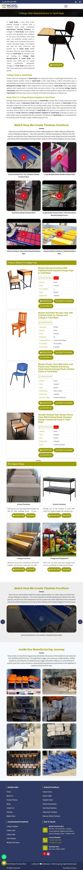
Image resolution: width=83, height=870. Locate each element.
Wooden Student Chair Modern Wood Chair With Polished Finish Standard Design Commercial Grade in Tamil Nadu (55, 418)
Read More (31, 515)
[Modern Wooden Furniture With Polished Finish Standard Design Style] (56, 278)
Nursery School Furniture (51, 816)
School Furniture (23, 504)
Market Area (11, 816)
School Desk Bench (49, 804)
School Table (47, 796)
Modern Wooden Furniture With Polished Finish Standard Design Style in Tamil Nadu (55, 270)
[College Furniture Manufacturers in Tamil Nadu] (23, 539)
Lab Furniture (11, 838)
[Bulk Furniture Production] (59, 709)
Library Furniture (12, 826)
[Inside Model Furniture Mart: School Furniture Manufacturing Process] (59, 195)
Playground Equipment (59, 558)
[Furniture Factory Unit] (24, 681)
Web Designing (57, 864)
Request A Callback (65, 301)
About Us (10, 796)
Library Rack (11, 834)
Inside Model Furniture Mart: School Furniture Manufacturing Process (59, 214)
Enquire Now (57, 65)
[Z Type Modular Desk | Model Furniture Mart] (59, 157)
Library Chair (11, 830)
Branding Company (69, 868)
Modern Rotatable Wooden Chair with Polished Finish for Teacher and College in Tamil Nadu (55, 315)
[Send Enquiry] (4, 862)
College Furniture (23, 558)
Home (9, 792)
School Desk (47, 792)
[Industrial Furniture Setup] (24, 736)
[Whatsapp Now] (4, 856)
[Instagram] (80, 2)
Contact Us (10, 808)
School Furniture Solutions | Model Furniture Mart (59, 252)
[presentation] (3, 621)
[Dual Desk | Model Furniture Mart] (23, 195)
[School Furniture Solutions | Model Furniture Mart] (59, 234)
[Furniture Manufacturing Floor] (24, 709)
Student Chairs (48, 800)
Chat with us (47, 306)
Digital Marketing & (69, 864)
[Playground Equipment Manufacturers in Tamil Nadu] (59, 539)
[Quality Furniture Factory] (59, 763)
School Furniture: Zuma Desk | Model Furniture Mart (23, 252)
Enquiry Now (47, 301)
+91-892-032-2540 (55, 843)
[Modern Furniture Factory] (59, 681)
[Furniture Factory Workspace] (59, 736)
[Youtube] (76, 2)
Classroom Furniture (50, 812)
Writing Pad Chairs (13, 843)
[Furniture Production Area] (24, 763)
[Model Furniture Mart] (9, 6)
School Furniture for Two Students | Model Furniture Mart (23, 175)
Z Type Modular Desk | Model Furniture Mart (59, 174)
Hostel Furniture (59, 504)
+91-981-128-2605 (10, 2)
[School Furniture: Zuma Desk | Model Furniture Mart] (23, 234)
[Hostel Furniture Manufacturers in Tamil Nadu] (59, 485)
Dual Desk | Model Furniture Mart (24, 213)
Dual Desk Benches (50, 808)
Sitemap (9, 812)
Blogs (9, 804)
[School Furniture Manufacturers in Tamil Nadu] (23, 485)
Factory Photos (12, 800)
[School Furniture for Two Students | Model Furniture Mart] (23, 157)
